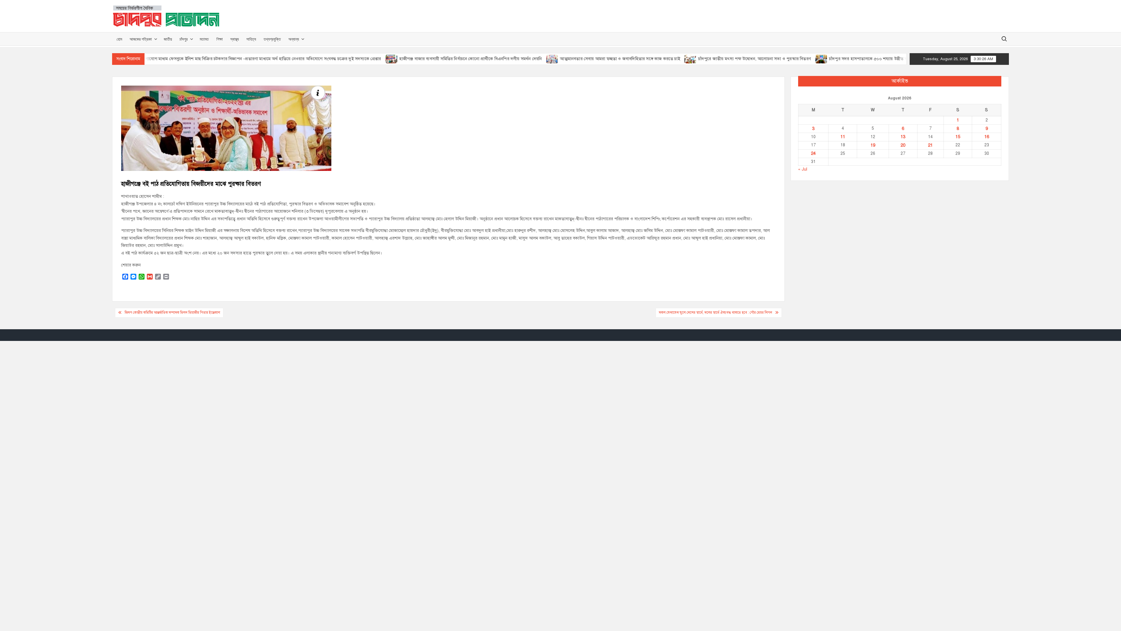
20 (903, 145)
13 (903, 136)
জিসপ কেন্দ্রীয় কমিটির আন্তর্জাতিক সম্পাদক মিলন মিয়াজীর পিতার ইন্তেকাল (172, 313)
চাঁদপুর (184, 39)
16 (986, 136)
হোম (119, 39)
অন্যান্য (293, 39)
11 (842, 136)
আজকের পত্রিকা (141, 39)
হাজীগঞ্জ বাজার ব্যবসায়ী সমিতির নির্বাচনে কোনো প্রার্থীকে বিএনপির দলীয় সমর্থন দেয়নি (448, 58)
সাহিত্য (251, 39)
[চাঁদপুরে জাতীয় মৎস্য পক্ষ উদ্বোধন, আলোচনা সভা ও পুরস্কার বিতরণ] (669, 58)
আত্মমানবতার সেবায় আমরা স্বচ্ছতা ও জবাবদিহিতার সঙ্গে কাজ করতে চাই (598, 58)
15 (957, 136)
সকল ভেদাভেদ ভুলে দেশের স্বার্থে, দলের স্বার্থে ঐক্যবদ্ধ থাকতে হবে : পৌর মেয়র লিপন (715, 313)
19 (873, 145)
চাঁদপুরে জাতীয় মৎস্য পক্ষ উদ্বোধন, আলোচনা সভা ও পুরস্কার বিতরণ (732, 58)
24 (813, 153)
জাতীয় (168, 39)
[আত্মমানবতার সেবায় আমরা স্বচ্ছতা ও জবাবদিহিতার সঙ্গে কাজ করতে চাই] (530, 58)
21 (930, 145)
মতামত (204, 39)
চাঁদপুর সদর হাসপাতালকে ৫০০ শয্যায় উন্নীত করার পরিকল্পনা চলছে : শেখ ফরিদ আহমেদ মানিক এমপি (892, 58)
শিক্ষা (219, 39)
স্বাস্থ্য (234, 39)
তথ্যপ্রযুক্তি (272, 39)
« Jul (802, 169)
